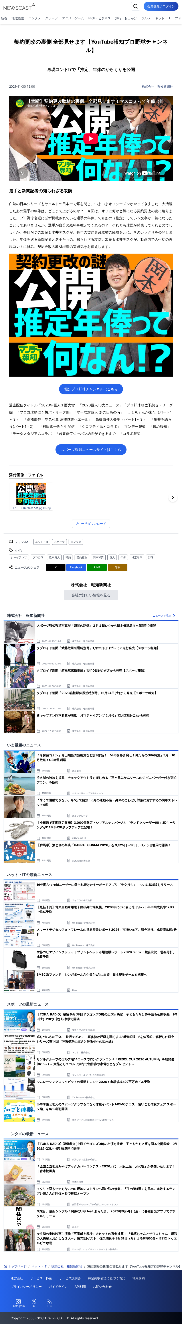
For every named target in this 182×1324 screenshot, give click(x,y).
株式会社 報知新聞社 (157, 86)
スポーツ (51, 18)
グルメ (146, 18)
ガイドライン (58, 1286)
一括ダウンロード (93, 523)
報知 (68, 557)
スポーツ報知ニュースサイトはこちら (91, 449)
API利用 (80, 1286)
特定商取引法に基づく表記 (106, 1278)
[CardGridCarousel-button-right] (172, 497)
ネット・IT (162, 18)
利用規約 (138, 1278)
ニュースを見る (162, 615)
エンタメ (34, 18)
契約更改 (82, 557)
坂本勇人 (54, 557)
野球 (150, 557)
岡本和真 (98, 557)
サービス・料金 (41, 1278)
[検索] (135, 6)
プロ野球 (38, 557)
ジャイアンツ (19, 557)
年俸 (123, 557)
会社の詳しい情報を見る (91, 595)
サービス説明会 (70, 1278)
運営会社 (17, 1278)
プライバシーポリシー (26, 1286)
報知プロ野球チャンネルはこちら (91, 389)
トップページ (17, 1266)
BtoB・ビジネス (99, 18)
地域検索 (18, 18)
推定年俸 (137, 557)
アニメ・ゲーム (73, 18)
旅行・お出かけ (126, 18)
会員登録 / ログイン (161, 6)
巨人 (112, 557)
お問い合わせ (102, 1286)
